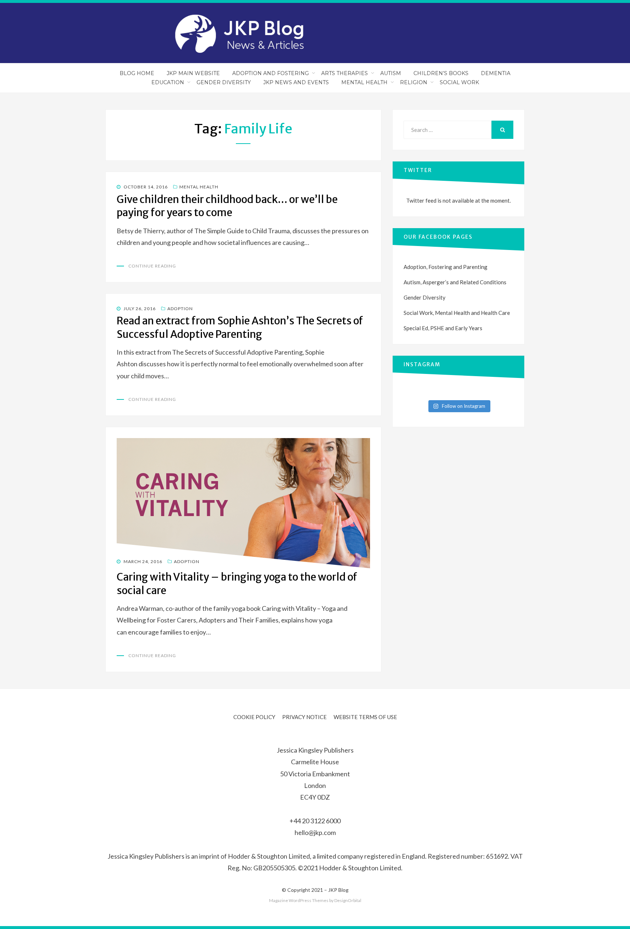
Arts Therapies (344, 73)
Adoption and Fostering (270, 73)
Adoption (180, 308)
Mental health (198, 187)
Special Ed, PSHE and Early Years (443, 328)
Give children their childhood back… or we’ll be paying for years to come (227, 206)
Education (167, 82)
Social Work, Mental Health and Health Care (457, 312)
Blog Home (137, 73)
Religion (413, 82)
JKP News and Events (296, 82)
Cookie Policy (254, 717)
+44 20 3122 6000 (315, 821)
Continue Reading (152, 266)
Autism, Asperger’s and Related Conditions (455, 282)
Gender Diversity (224, 82)
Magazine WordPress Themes (298, 900)
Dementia (495, 73)
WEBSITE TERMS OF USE (365, 717)
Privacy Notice (304, 717)
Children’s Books (440, 73)
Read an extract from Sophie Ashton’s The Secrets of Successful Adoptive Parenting (240, 327)
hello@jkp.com (315, 832)
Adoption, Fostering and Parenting (445, 267)
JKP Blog (338, 890)
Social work (459, 82)
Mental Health (364, 82)
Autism (390, 73)
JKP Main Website (193, 73)
